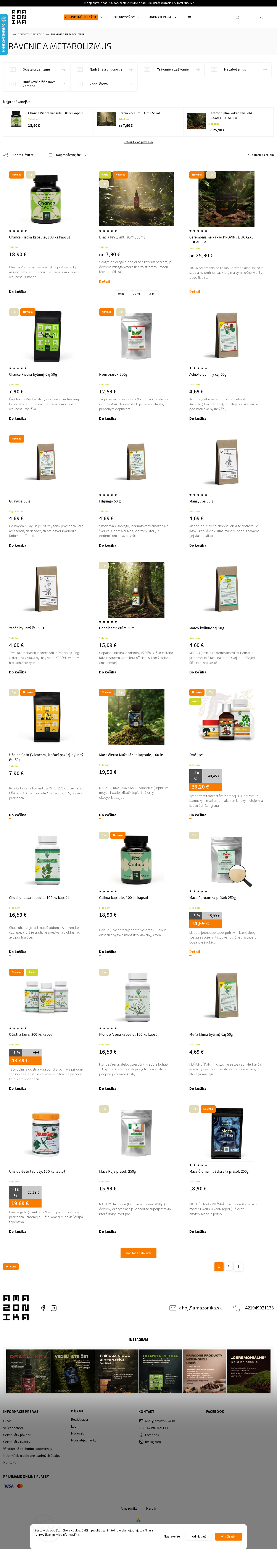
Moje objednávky (83, 1440)
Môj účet (77, 1433)
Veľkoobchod (13, 1428)
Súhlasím (230, 1537)
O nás (7, 1421)
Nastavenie (172, 1536)
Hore (13, 1266)
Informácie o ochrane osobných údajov (32, 1455)
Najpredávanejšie (68, 155)
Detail (104, 281)
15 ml (151, 294)
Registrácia (79, 1419)
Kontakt (9, 1462)
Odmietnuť (199, 1537)
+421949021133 (258, 1307)
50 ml (121, 294)
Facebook (43, 1308)
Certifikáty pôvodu (17, 1435)
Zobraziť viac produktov (138, 142)
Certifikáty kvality (16, 1442)
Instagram (53, 1308)
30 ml (136, 294)
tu (77, 1535)
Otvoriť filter (18, 155)
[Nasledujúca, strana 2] (229, 1266)
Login (75, 1426)
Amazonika (129, 1508)
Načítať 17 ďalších (138, 1253)
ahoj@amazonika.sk (200, 1307)
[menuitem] (83, 17)
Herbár (151, 1508)
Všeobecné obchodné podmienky (27, 1448)
